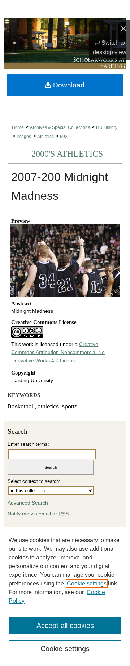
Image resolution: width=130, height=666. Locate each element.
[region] (65, 596)
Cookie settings (87, 583)
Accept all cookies (65, 626)
